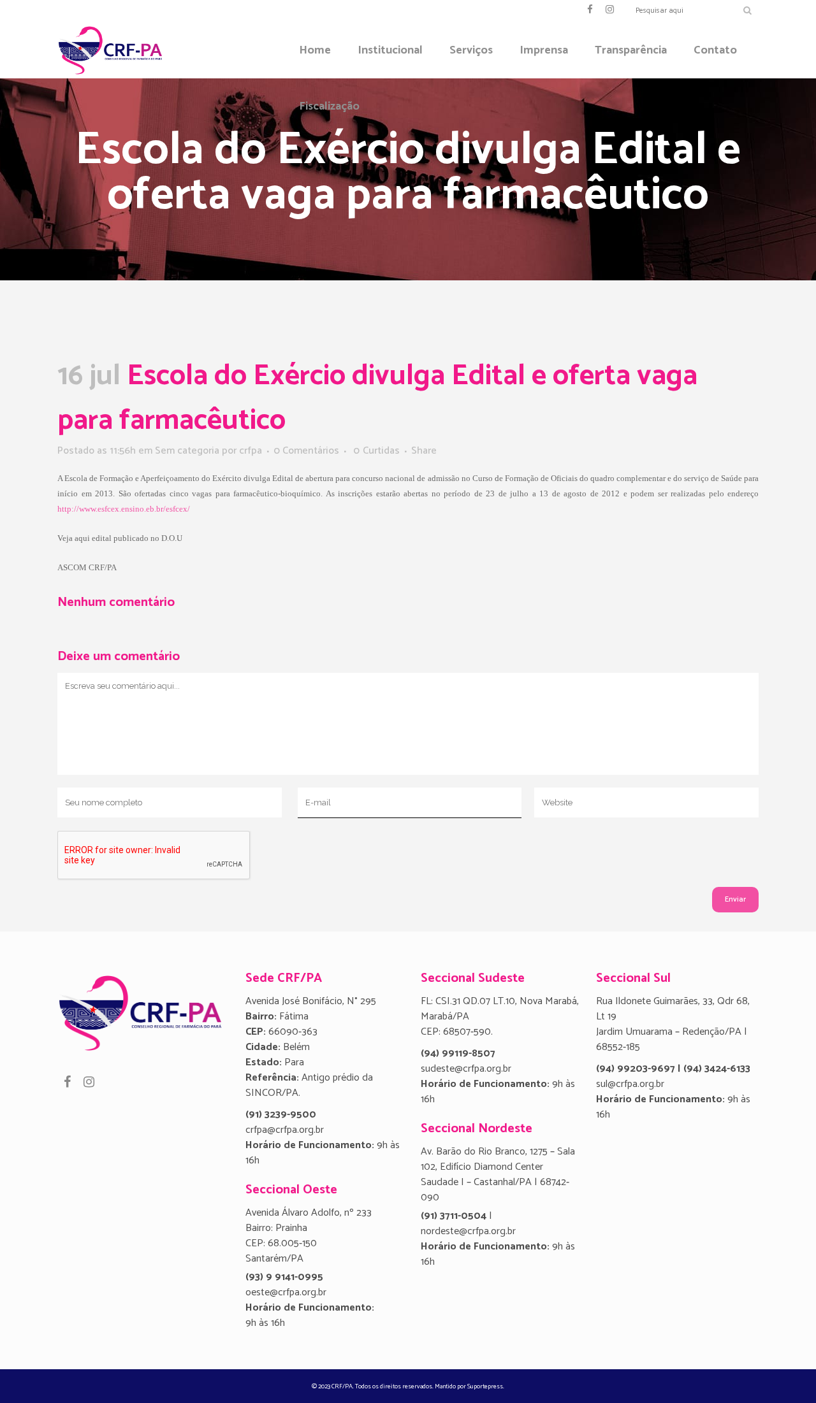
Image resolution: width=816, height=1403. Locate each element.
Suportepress (485, 1386)
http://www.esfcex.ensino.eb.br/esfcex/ (123, 509)
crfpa (250, 450)
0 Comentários (306, 450)
